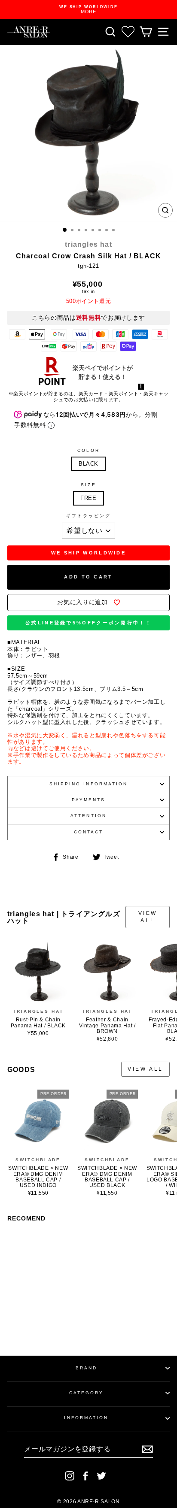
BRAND (86, 1368)
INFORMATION (86, 1417)
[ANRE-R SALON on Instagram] (69, 1476)
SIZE (88, 484)
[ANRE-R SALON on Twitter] (101, 1476)
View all (147, 917)
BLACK (88, 463)
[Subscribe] (147, 1449)
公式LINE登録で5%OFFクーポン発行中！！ (88, 622)
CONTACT (89, 832)
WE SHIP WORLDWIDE (88, 552)
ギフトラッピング (88, 515)
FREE (88, 498)
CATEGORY (86, 1392)
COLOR (88, 450)
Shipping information (88, 783)
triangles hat (88, 244)
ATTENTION (88, 815)
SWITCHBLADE (38, 1159)
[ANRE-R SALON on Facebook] (85, 1476)
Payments (89, 799)
